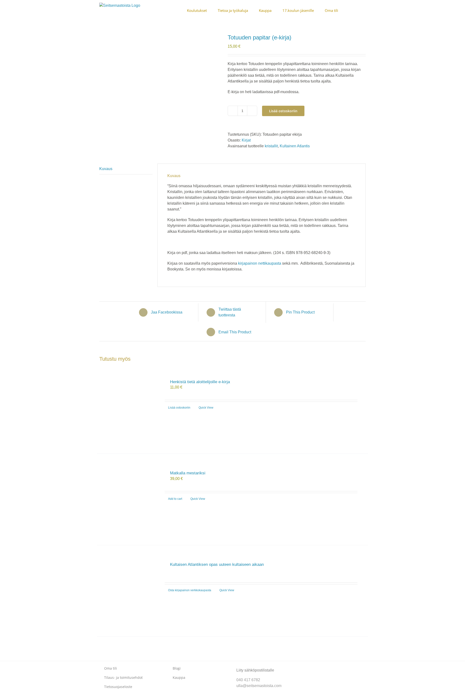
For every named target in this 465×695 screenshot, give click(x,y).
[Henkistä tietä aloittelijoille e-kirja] (128, 408)
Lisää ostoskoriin (283, 111)
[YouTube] (322, 666)
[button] (364, 10)
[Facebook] (307, 666)
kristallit (271, 146)
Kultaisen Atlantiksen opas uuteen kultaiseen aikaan (217, 564)
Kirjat (246, 140)
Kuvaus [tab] (105, 169)
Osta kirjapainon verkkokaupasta (189, 590)
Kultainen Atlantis (295, 146)
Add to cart (175, 499)
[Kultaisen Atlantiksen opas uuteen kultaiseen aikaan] (128, 590)
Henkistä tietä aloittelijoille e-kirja (200, 382)
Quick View (206, 407)
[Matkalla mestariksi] (128, 499)
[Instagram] (315, 666)
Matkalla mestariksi (187, 473)
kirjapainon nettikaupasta (259, 263)
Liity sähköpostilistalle (255, 670)
